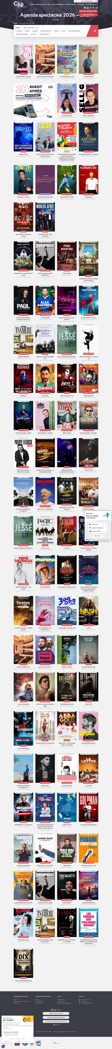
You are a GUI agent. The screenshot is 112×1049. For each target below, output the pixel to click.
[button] (3, 1046)
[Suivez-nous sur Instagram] (91, 8)
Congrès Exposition (45, 30)
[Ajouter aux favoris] (30, 47)
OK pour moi (28, 1041)
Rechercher (97, 8)
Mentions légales (47, 1031)
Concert (27, 30)
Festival (56, 30)
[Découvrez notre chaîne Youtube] (88, 8)
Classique (19, 30)
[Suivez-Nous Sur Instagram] (57, 1010)
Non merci (6, 1041)
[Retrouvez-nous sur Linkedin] (85, 8)
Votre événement (39, 1001)
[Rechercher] (95, 31)
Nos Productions (57, 4)
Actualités (80, 4)
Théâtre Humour (44, 34)
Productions (17, 1003)
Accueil (15, 23)
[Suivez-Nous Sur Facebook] (60, 1010)
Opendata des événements (63, 1003)
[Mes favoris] (96, 1)
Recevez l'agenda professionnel (56, 1017)
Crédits (74, 1031)
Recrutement (84, 1001)
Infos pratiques (70, 4)
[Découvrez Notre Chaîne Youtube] (55, 1010)
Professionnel (88, 1)
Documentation (61, 1001)
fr (75, 1)
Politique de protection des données (62, 1031)
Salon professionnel (74, 30)
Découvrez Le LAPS (88, 15)
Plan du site (39, 1031)
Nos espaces (38, 1003)
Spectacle (33, 34)
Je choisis (17, 1041)
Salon (63, 30)
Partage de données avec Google (11, 1035)
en (79, 1)
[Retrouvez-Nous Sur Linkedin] (52, 1010)
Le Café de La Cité (91, 4)
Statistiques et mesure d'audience (11, 1033)
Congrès (35, 30)
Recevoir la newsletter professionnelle (56, 1021)
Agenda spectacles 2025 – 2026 (39, 4)
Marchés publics (61, 999)
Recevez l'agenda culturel (88, 11)
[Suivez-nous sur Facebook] (93, 8)
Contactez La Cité (85, 999)
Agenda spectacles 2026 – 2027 (22, 1001)
